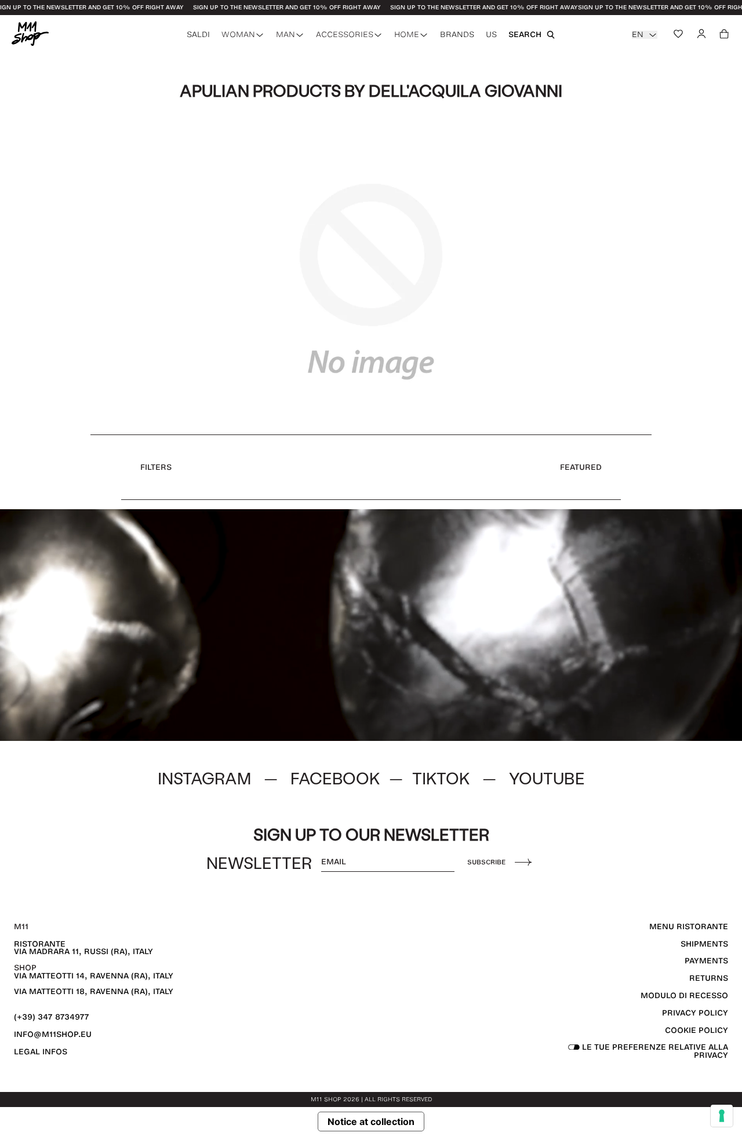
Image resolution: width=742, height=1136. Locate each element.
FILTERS (156, 467)
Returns (708, 978)
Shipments (704, 944)
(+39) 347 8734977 (51, 1017)
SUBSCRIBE (486, 862)
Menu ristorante (688, 926)
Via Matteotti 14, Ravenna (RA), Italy (93, 976)
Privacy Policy (695, 1013)
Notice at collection (371, 1121)
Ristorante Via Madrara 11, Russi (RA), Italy (83, 948)
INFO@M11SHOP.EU (53, 1034)
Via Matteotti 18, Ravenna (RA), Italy (93, 991)
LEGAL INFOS (40, 1051)
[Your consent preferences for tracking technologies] (722, 1116)
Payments (706, 961)
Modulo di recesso (684, 995)
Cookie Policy (696, 1030)
